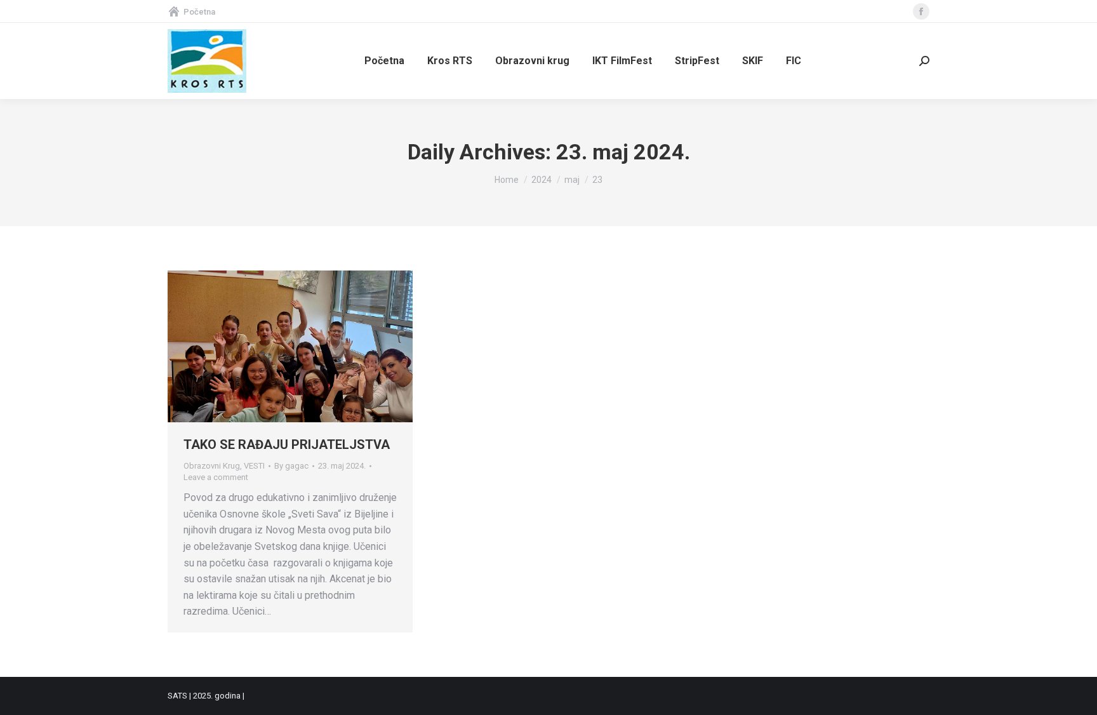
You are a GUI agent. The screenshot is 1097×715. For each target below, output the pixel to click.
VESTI (254, 466)
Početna (199, 12)
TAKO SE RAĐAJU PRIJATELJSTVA (286, 444)
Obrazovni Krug (211, 466)
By (291, 466)
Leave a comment (215, 477)
